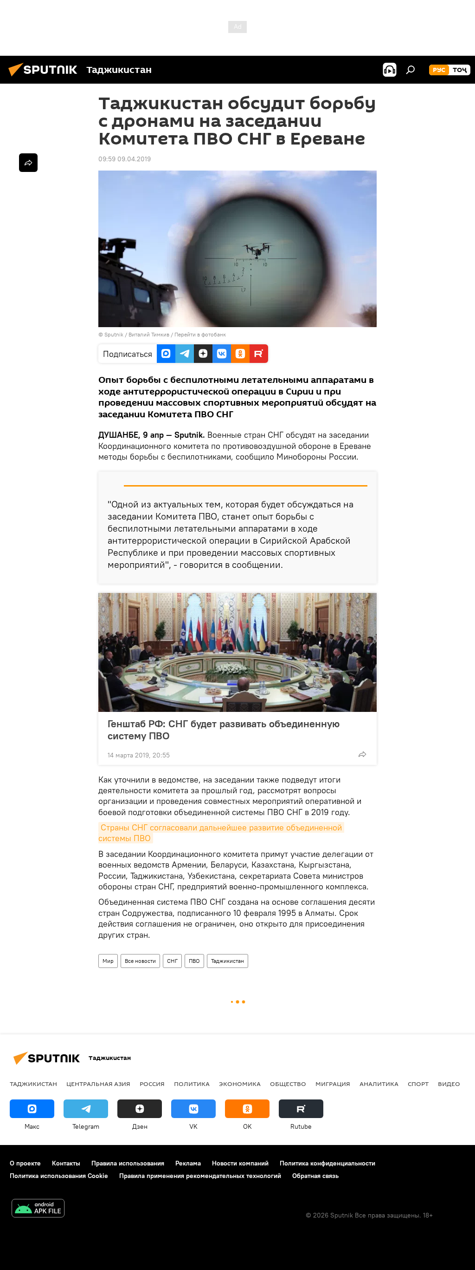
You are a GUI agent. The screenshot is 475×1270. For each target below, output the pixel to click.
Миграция (332, 1083)
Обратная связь (315, 1175)
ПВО (194, 960)
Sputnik (114, 334)
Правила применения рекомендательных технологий (200, 1175)
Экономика (240, 1083)
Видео (449, 1083)
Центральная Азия (98, 1083)
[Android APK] (38, 1209)
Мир (108, 960)
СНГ (172, 960)
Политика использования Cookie (59, 1175)
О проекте (25, 1163)
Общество (288, 1083)
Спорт (418, 1083)
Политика (192, 1083)
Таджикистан (227, 960)
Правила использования (127, 1163)
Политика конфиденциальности (327, 1163)
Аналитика (378, 1083)
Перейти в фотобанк (200, 334)
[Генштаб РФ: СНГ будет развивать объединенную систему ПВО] (237, 652)
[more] (362, 754)
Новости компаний (240, 1163)
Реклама (188, 1163)
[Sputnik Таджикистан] (45, 77)
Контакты (66, 1163)
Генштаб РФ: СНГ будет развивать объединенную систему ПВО (224, 729)
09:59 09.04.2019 (124, 159)
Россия (152, 1083)
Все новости (140, 960)
